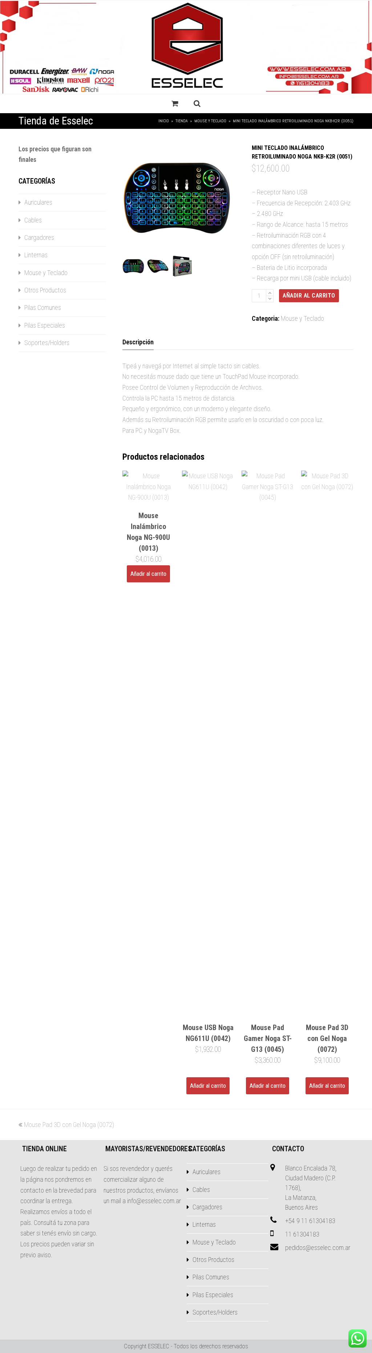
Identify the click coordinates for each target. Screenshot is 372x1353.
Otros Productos (45, 290)
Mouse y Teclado (302, 318)
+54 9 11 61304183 (310, 1221)
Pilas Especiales (44, 325)
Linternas (36, 255)
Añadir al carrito (309, 295)
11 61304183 (302, 1234)
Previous (128, 198)
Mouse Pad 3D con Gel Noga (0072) (69, 1124)
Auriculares (38, 202)
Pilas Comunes (42, 307)
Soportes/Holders (46, 343)
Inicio (163, 121)
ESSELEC (158, 1346)
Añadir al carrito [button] (148, 573)
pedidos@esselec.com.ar (317, 1247)
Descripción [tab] (138, 342)
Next (236, 198)
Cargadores (39, 237)
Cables (33, 220)
